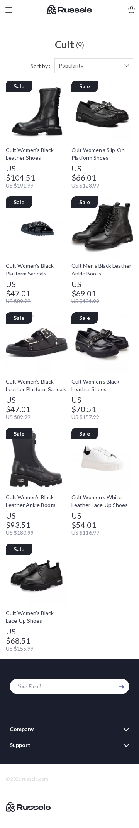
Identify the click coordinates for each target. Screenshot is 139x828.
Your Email (29, 686)
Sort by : (41, 66)
